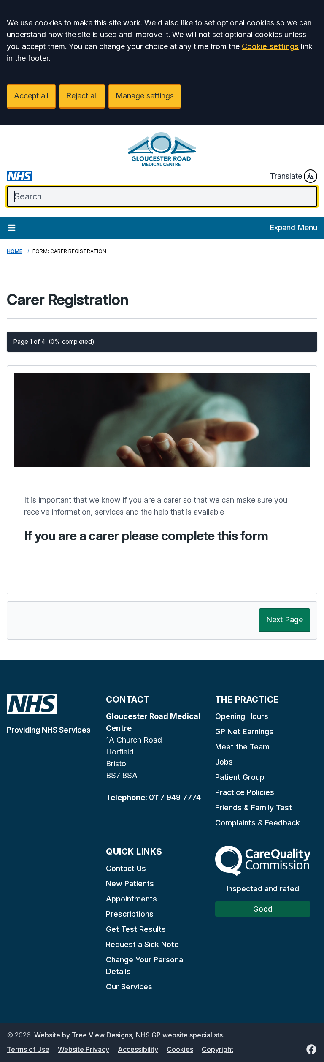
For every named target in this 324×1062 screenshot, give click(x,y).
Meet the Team (242, 746)
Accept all (31, 95)
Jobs (224, 761)
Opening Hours (241, 716)
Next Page (284, 619)
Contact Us (126, 868)
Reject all (82, 95)
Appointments (131, 898)
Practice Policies (244, 792)
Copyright (217, 1049)
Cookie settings (270, 46)
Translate (286, 176)
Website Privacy (83, 1049)
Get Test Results (136, 929)
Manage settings (145, 95)
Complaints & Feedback (257, 822)
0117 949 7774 (175, 797)
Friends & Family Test (253, 807)
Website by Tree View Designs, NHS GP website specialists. (129, 1035)
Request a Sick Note (142, 944)
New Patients (130, 883)
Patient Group (240, 777)
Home (14, 251)
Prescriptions (130, 914)
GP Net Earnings (244, 731)
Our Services (129, 986)
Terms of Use (28, 1049)
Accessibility (138, 1049)
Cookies (180, 1049)
